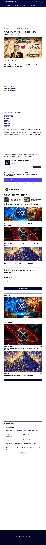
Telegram (7, 125)
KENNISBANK (31, 5)
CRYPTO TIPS (39, 5)
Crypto (24, 154)
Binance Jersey (8, 116)
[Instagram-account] (23, 536)
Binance (6, 118)
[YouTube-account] (26, 536)
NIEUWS (8, 5)
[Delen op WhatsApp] (5, 60)
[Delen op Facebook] (9, 60)
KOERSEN (15, 5)
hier (10, 156)
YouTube (28, 65)
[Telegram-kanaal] (29, 536)
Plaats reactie (23, 288)
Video (6, 34)
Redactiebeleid (42, 537)
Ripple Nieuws (8, 241)
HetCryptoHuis (12, 88)
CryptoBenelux (12, 90)
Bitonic (6, 120)
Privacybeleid (43, 533)
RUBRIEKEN (23, 5)
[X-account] (16, 536)
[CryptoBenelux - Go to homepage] (4, 533)
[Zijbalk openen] (4, 5)
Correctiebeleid (42, 535)
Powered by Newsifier (23, 542)
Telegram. (29, 156)
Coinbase (7, 121)
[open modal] (41, 2)
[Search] (37, 2)
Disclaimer (43, 539)
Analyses (6, 262)
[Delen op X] (12, 60)
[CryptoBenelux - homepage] (10, 1)
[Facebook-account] (19, 536)
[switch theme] (39, 2)
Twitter (12, 87)
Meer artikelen (23, 379)
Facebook (7, 123)
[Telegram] (15, 60)
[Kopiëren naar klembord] (19, 60)
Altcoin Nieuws (8, 221)
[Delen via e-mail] (22, 60)
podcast (33, 65)
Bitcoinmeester (8, 115)
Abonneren (36, 167)
